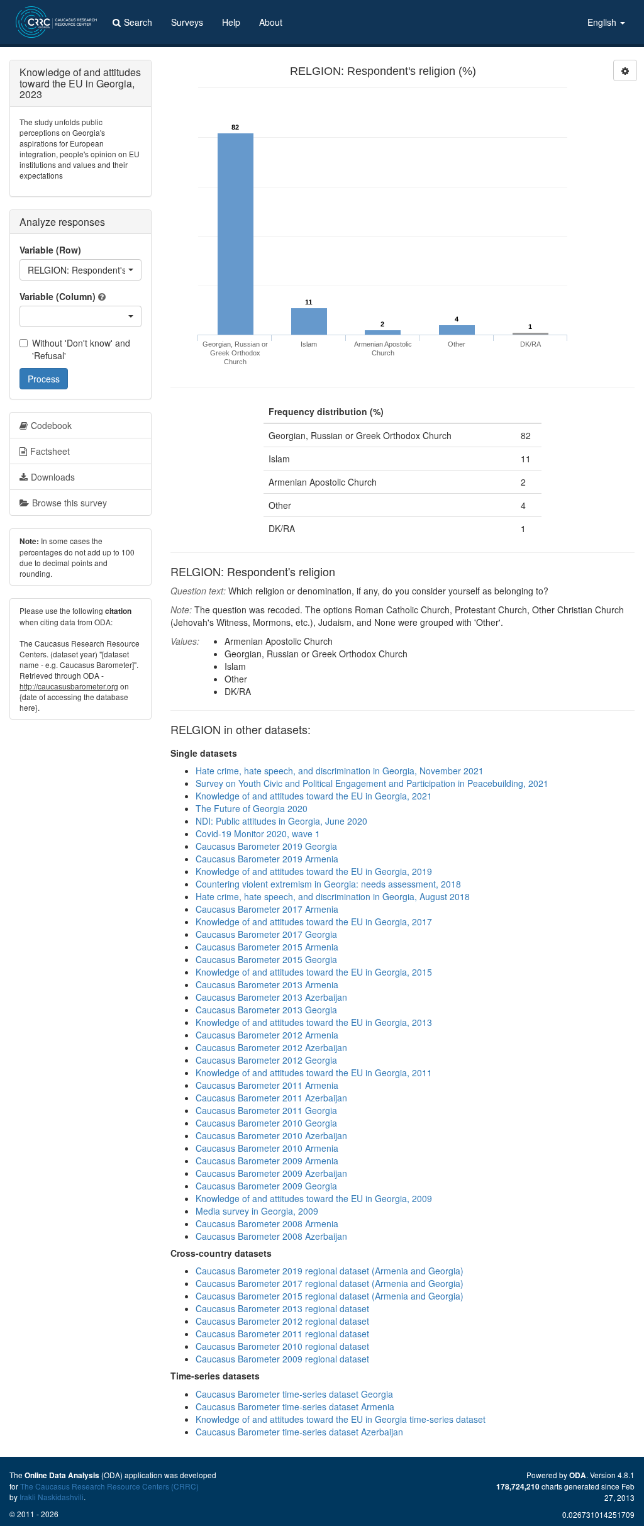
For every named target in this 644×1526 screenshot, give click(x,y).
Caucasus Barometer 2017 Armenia (267, 909)
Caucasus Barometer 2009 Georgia (266, 1185)
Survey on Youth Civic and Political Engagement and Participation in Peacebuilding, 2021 (372, 783)
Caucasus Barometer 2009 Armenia (267, 1160)
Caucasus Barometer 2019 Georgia (266, 846)
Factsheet (50, 451)
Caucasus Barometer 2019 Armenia (267, 858)
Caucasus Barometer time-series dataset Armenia (295, 1406)
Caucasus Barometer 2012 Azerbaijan (271, 1047)
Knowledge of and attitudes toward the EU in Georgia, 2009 (314, 1198)
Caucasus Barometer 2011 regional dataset (282, 1333)
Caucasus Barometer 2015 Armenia (267, 946)
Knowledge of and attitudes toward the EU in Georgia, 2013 (314, 1022)
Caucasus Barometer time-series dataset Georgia (294, 1394)
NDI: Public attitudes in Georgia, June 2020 (281, 821)
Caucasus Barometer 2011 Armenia (267, 1085)
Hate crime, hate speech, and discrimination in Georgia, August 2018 (333, 896)
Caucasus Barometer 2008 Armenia (267, 1223)
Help (231, 22)
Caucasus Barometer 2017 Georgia (266, 934)
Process (44, 378)
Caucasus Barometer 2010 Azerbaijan (271, 1135)
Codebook (51, 425)
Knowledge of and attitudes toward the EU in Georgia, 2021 (314, 795)
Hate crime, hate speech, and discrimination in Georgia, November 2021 (340, 770)
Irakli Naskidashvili (51, 1496)
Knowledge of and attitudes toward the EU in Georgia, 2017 (314, 921)
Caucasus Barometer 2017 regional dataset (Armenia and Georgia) (330, 1283)
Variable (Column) (57, 296)
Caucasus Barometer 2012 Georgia (266, 1060)
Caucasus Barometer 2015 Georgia (266, 959)
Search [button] (138, 22)
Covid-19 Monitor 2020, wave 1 (258, 833)
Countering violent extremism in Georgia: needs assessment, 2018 (328, 883)
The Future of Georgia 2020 (252, 808)
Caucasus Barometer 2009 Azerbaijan (271, 1173)
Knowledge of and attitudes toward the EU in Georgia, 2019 (314, 871)
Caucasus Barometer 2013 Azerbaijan (271, 997)
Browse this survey (69, 502)
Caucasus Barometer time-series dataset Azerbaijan (299, 1431)
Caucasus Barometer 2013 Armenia (267, 984)
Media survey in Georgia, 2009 (257, 1211)
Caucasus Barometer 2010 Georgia (266, 1123)
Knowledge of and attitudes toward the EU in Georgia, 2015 (314, 972)
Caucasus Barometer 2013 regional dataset (282, 1308)
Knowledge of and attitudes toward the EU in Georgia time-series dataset (341, 1419)
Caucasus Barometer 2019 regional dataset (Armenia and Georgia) (330, 1270)
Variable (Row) (50, 249)
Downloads (53, 477)
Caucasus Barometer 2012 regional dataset (282, 1321)
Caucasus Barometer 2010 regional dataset (282, 1346)
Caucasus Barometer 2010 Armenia (267, 1148)
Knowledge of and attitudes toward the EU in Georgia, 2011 (314, 1072)
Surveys (187, 22)
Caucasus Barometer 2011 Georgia (266, 1110)
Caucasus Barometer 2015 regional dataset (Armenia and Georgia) (330, 1295)
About (270, 22)
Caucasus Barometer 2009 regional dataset (282, 1358)
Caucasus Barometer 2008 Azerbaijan (271, 1236)
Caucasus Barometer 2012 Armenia (267, 1034)
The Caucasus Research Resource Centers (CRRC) (109, 1486)
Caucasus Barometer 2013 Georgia (266, 1009)
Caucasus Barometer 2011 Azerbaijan (271, 1097)
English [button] (603, 22)
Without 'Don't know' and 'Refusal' (81, 349)
